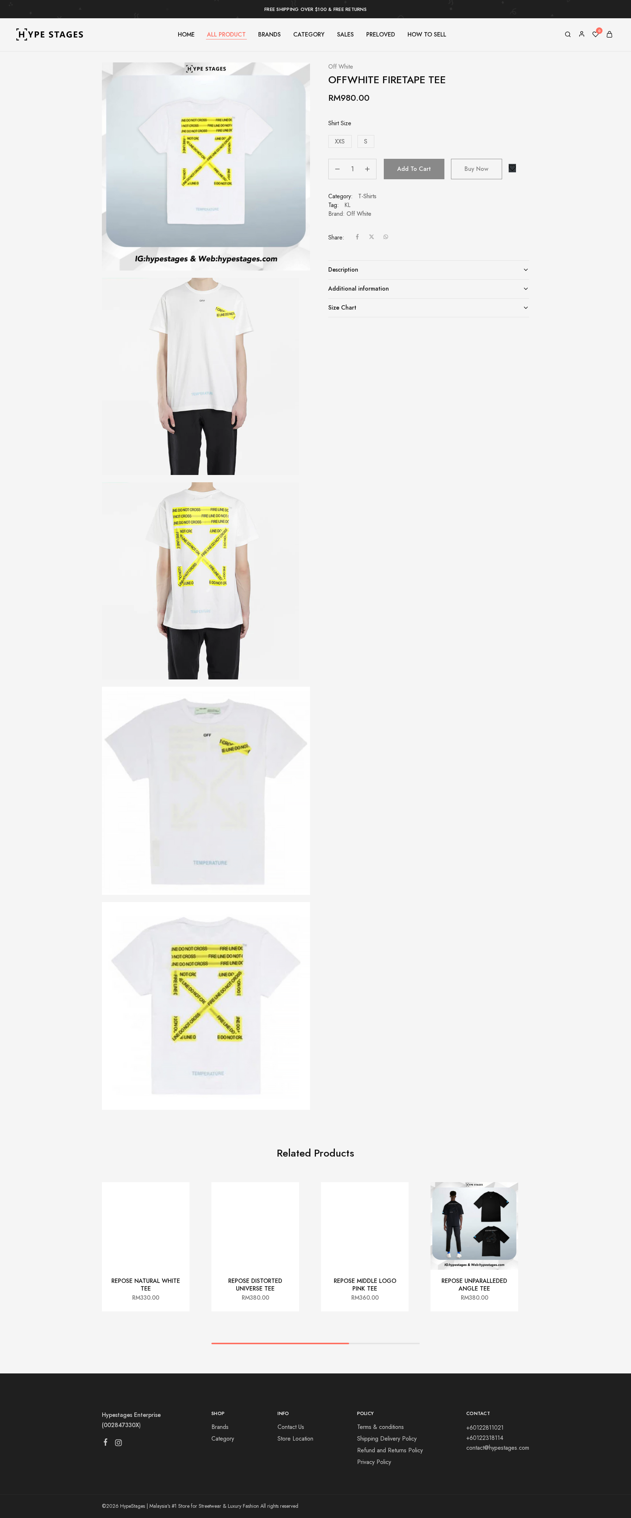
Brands (220, 1427)
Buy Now (476, 169)
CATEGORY (309, 35)
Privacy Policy (374, 1462)
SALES (345, 35)
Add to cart (414, 169)
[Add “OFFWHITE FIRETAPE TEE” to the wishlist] (512, 168)
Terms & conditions (380, 1427)
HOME (186, 35)
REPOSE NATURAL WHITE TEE (145, 1285)
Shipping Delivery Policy (387, 1438)
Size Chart (342, 307)
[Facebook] (105, 1443)
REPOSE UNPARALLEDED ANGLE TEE (474, 1285)
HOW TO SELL (427, 35)
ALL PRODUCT (226, 35)
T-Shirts (367, 196)
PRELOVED (380, 35)
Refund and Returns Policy (390, 1450)
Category (222, 1438)
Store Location (295, 1438)
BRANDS (269, 35)
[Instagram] (118, 1444)
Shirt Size (339, 123)
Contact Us (291, 1427)
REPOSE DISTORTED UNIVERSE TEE (255, 1285)
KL (347, 205)
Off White (340, 66)
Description (343, 269)
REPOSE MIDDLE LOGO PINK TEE (365, 1285)
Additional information (358, 288)
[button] (340, 141)
